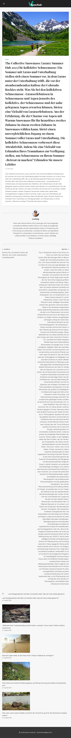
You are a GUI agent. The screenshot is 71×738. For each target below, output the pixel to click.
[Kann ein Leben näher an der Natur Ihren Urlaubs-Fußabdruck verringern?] (35, 643)
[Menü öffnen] (4, 3)
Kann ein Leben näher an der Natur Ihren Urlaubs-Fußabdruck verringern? (28, 655)
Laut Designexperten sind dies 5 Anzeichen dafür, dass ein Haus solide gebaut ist (30, 598)
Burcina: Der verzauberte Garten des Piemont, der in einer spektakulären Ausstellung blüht (15, 253)
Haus (7, 59)
